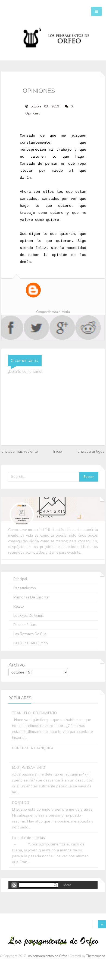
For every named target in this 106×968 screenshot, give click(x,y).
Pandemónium (24, 625)
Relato (18, 606)
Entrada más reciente (19, 451)
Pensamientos (24, 588)
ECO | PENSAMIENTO (28, 767)
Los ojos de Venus (28, 616)
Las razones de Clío (29, 634)
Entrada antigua (91, 451)
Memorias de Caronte (30, 597)
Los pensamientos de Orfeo (47, 956)
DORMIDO (20, 802)
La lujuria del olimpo (30, 643)
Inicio (57, 451)
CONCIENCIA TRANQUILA (32, 748)
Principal (20, 579)
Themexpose (95, 956)
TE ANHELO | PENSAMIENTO (34, 713)
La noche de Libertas (28, 837)
